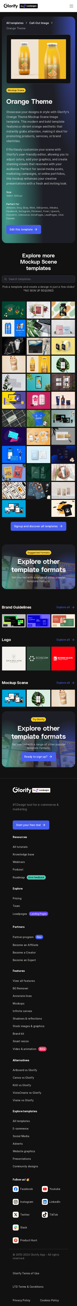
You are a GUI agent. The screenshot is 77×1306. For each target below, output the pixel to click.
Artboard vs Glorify (25, 1070)
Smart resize (21, 1041)
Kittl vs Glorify (22, 1085)
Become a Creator (24, 952)
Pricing (17, 898)
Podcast (18, 869)
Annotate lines (22, 995)
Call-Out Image (39, 23)
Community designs (25, 1166)
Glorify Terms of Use (26, 1273)
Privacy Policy (21, 1300)
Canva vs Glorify (23, 1077)
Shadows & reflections (27, 1018)
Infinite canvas (22, 1011)
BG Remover (20, 988)
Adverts (18, 1143)
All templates (14, 23)
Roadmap (19, 877)
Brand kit (18, 1033)
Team (16, 905)
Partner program (23, 937)
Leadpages (20, 913)
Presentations (22, 1158)
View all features (24, 980)
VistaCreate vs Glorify (27, 1092)
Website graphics (24, 1151)
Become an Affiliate (25, 945)
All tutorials (20, 846)
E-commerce (21, 1128)
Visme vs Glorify (23, 1100)
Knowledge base (23, 854)
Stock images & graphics (28, 1026)
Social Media (21, 1136)
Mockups (18, 1003)
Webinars (19, 861)
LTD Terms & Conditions (28, 1286)
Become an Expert (24, 960)
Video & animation (24, 1048)
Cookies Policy (49, 1300)
